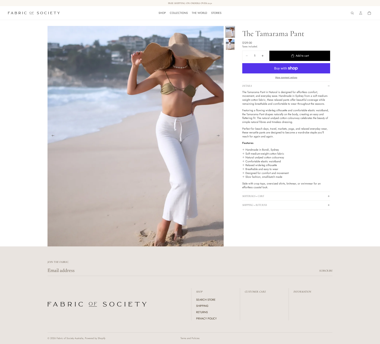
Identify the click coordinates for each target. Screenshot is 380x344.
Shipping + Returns (254, 205)
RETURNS (202, 312)
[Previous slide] (52, 136)
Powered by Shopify (95, 338)
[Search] (352, 13)
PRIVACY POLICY (206, 318)
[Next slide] (219, 136)
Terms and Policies (190, 338)
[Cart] (369, 13)
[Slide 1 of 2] (230, 32)
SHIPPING (202, 306)
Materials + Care (253, 196)
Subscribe (325, 270)
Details (247, 85)
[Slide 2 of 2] (230, 44)
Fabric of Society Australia (70, 338)
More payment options (286, 77)
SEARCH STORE (206, 300)
